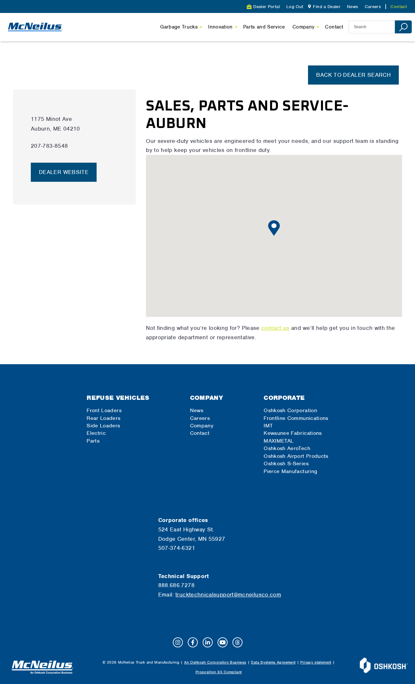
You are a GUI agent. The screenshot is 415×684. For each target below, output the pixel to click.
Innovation (220, 27)
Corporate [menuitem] (284, 398)
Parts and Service (264, 27)
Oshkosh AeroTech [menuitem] (287, 448)
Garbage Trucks (179, 27)
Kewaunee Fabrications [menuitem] (293, 433)
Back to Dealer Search (353, 74)
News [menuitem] (352, 6)
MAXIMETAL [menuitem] (278, 440)
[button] (274, 228)
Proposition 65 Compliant (219, 672)
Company (303, 27)
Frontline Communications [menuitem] (296, 418)
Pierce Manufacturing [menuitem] (290, 471)
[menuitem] (323, 6)
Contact (334, 27)
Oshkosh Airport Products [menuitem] (296, 456)
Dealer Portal (266, 6)
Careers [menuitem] (373, 6)
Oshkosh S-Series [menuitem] (286, 463)
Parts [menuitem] (93, 440)
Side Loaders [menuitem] (103, 425)
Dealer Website (64, 172)
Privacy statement (315, 662)
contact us (275, 327)
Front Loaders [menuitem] (104, 410)
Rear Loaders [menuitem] (103, 418)
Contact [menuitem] (398, 6)
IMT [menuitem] (268, 425)
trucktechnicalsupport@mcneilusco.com (228, 594)
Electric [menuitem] (96, 433)
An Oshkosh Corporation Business (215, 662)
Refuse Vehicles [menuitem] (118, 398)
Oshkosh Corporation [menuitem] (290, 410)
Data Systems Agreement (273, 662)
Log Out (294, 6)
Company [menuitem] (206, 398)
